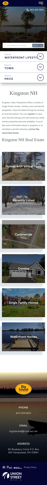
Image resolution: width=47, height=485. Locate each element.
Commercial (23, 234)
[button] (37, 45)
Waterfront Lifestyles (24, 57)
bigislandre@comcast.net (23, 431)
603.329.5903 (23, 413)
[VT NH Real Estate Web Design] (12, 476)
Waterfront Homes (23, 337)
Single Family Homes (23, 303)
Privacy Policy (30, 467)
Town (9, 68)
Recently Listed (23, 200)
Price (9, 78)
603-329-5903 (37, 10)
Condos (23, 268)
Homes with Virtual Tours (23, 166)
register (31, 114)
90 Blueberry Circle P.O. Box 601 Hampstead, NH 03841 (23, 451)
